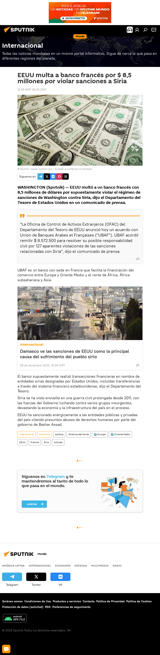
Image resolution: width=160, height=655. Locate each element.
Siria (46, 442)
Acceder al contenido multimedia (73, 168)
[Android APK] (15, 618)
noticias (58, 442)
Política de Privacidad (110, 601)
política (59, 434)
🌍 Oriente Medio (120, 434)
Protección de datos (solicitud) (22, 607)
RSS (48, 607)
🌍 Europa (100, 434)
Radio (117, 565)
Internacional (31, 344)
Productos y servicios (67, 601)
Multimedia (100, 565)
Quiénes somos (12, 601)
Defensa (81, 565)
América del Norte (78, 434)
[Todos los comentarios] (6, 649)
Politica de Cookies (139, 601)
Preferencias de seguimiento (71, 607)
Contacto (89, 601)
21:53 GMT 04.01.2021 (32, 89)
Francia (35, 442)
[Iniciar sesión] (137, 30)
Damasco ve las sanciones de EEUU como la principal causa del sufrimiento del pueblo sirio (74, 353)
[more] (138, 259)
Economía (44, 434)
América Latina (13, 565)
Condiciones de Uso (37, 601)
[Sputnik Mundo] (20, 33)
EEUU (22, 442)
